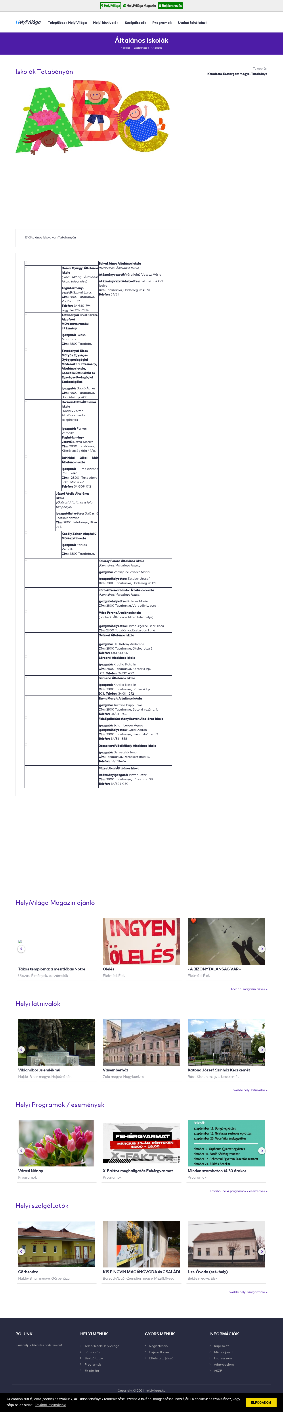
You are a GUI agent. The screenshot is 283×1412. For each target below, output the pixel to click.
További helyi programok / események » (239, 1191)
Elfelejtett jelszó (161, 1358)
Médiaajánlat (224, 1352)
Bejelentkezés (171, 6)
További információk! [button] (50, 1405)
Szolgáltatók (135, 22)
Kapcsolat (221, 1346)
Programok (162, 22)
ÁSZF (218, 1370)
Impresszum (223, 1358)
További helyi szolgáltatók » (247, 1292)
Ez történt (92, 1370)
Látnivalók (92, 1352)
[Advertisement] (228, 116)
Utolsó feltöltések (193, 22)
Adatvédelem (224, 1364)
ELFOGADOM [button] (261, 1402)
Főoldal (125, 47)
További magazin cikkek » (249, 989)
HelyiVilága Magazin (141, 6)
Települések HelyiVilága (67, 22)
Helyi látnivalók (106, 22)
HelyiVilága (111, 6)
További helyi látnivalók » (249, 1090)
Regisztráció (158, 1346)
